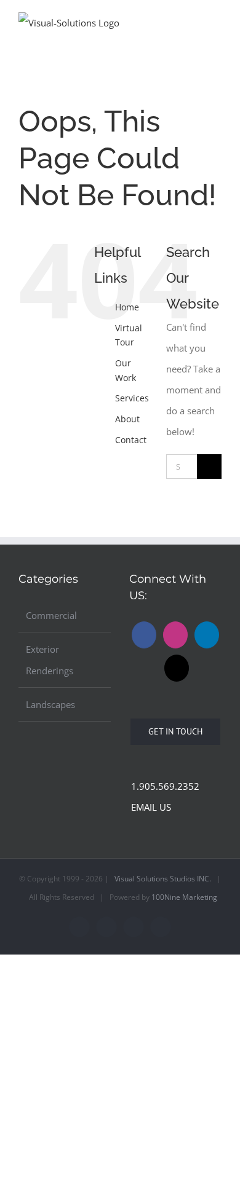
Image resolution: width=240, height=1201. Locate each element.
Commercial (51, 615)
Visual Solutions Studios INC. (162, 878)
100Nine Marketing (184, 897)
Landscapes (50, 704)
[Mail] (176, 668)
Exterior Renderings (49, 659)
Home (127, 307)
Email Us (148, 807)
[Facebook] (144, 634)
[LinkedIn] (206, 634)
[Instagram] (175, 634)
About (127, 419)
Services (132, 398)
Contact (130, 440)
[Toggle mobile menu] (217, 20)
